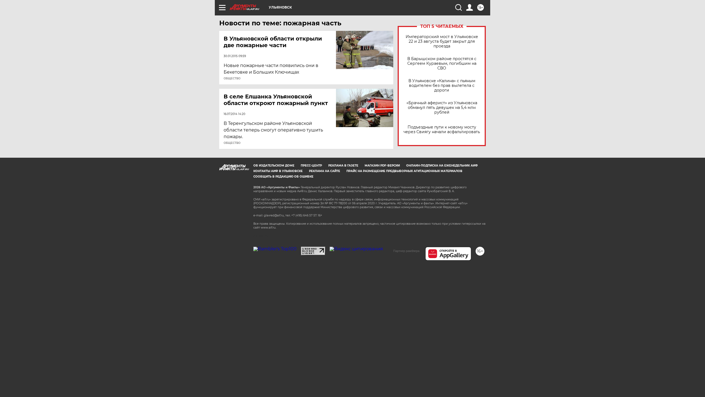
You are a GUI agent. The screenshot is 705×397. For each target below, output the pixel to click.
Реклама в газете (343, 165)
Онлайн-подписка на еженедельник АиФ (442, 165)
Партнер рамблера (406, 251)
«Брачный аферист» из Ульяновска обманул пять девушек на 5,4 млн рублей (441, 108)
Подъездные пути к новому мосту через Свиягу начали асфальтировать (441, 129)
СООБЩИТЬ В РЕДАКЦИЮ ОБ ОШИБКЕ (283, 176)
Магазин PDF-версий (382, 165)
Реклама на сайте (324, 171)
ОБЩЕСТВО (232, 78)
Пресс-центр (311, 165)
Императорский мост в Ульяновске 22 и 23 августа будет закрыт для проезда (442, 41)
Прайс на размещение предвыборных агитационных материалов (404, 171)
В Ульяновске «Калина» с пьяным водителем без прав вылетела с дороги (441, 86)
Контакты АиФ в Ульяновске (278, 171)
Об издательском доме (273, 165)
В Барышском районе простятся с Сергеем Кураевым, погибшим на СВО (441, 64)
